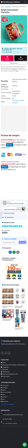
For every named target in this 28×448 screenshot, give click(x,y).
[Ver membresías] (14, 271)
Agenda (4, 390)
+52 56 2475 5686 (7, 419)
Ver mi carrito (14, 63)
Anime (3, 394)
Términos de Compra (6, 428)
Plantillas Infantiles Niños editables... (7, 319)
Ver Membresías (9, 217)
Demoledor (5, 226)
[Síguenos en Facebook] (2, 353)
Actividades (5, 387)
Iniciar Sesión (6, 376)
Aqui (7, 147)
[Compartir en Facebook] (10, 252)
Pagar (10, 145)
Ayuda (3, 101)
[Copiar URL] (17, 252)
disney (10, 226)
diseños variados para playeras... (19, 306)
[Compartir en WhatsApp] (14, 252)
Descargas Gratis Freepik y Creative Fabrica (14, 365)
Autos (3, 399)
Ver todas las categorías (8, 404)
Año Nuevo (4, 397)
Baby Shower (5, 401)
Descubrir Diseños (9, 213)
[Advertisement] (14, 118)
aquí (17, 71)
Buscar (23, 242)
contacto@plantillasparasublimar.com (13, 414)
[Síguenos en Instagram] (9, 353)
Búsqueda (5, 369)
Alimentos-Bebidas (6, 392)
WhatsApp (14, 69)
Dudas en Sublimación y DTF (10, 374)
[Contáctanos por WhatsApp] (5, 353)
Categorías (5, 367)
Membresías (6, 372)
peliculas (15, 226)
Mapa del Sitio (4, 430)
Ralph (20, 226)
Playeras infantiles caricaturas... (19, 328)
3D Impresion (5, 385)
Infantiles (7, 6)
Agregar (7, 59)
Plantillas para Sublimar (11, 2)
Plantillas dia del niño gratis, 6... (8, 306)
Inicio (2, 6)
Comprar (20, 59)
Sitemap (20, 443)
